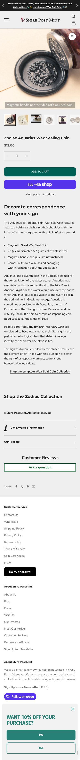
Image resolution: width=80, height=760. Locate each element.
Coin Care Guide (14, 556)
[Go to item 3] (36, 118)
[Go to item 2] (23, 120)
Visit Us (9, 615)
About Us (10, 595)
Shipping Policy (14, 529)
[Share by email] (33, 486)
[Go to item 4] (49, 120)
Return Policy (12, 542)
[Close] (73, 709)
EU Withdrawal (20, 572)
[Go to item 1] (10, 120)
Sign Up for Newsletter (19, 649)
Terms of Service (14, 549)
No (41, 748)
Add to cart (40, 172)
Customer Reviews (16, 635)
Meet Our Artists (15, 629)
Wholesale (11, 522)
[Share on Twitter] (22, 486)
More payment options (40, 194)
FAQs (7, 563)
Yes (41, 734)
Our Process (12, 622)
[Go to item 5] (62, 120)
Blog (7, 601)
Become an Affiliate (16, 642)
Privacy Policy (13, 535)
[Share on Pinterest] (27, 486)
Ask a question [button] (40, 467)
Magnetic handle (18, 257)
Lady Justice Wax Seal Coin (47, 7)
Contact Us (11, 515)
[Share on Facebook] (16, 486)
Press (7, 608)
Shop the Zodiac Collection (33, 396)
